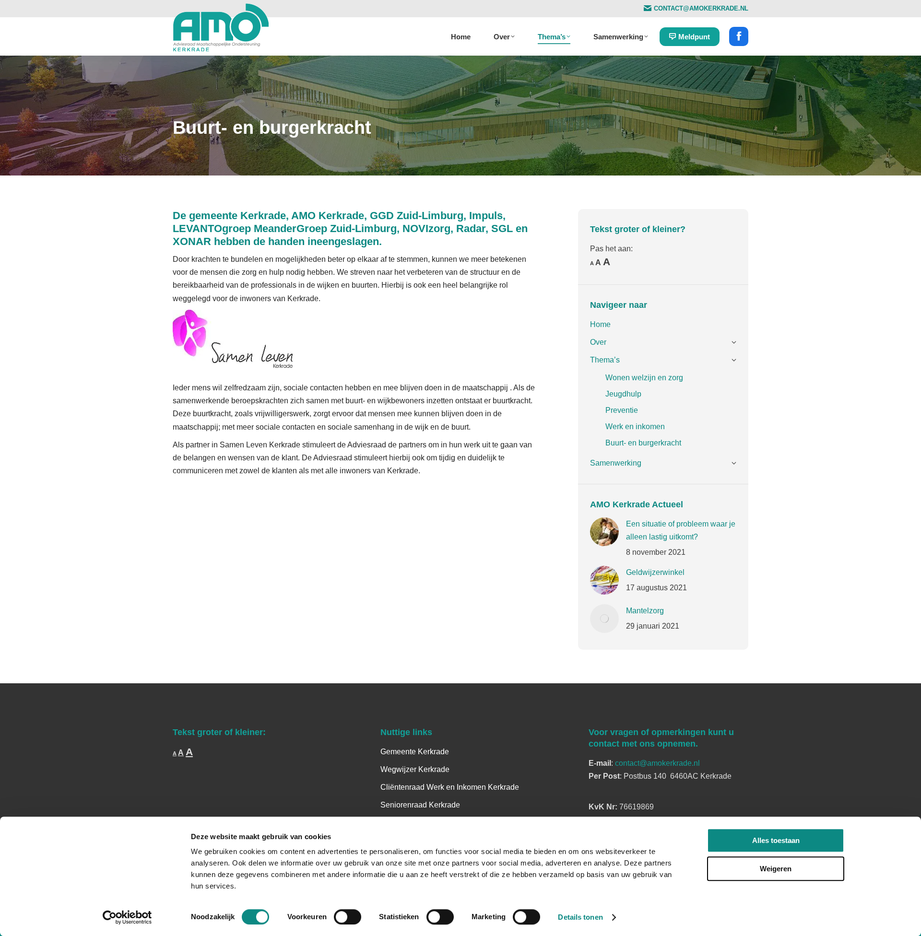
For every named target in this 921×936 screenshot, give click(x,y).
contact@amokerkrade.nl (657, 763)
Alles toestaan (776, 840)
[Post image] (604, 531)
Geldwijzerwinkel (655, 572)
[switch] (347, 916)
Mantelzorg (645, 611)
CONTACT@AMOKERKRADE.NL (701, 8)
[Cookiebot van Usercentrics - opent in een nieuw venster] (127, 917)
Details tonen (580, 917)
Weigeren (775, 869)
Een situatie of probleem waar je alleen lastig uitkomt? (680, 530)
